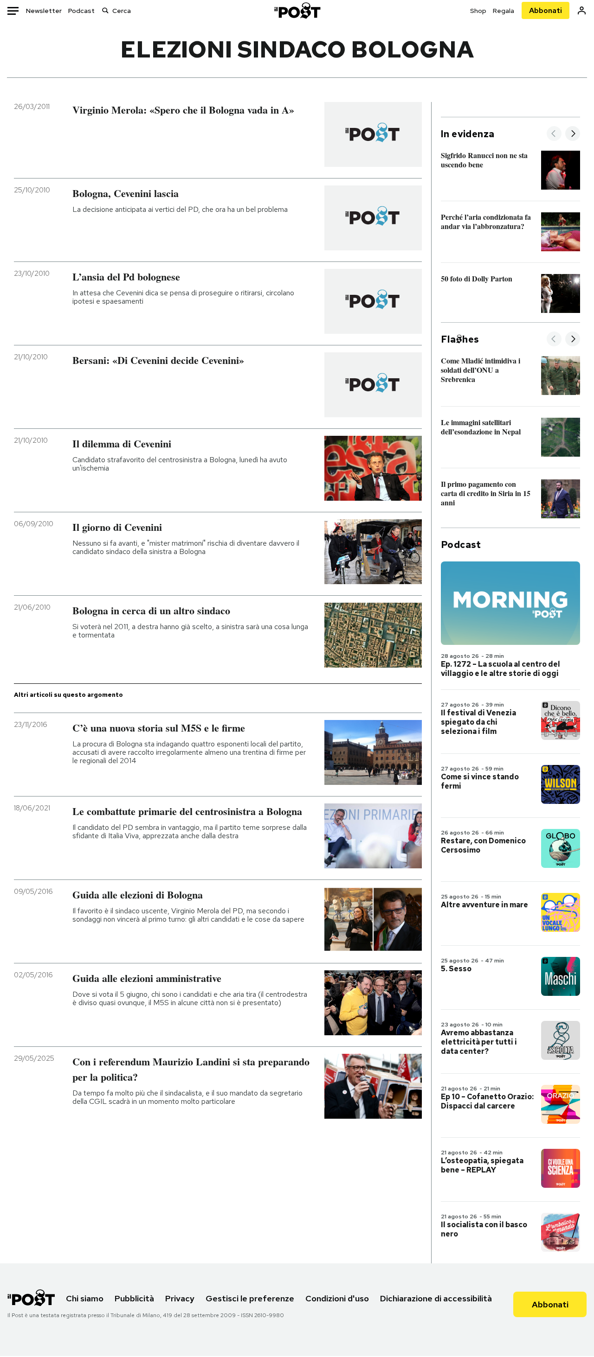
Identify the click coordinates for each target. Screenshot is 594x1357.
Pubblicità (134, 1298)
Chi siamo (84, 1298)
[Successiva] (572, 134)
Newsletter (44, 10)
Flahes (460, 339)
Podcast (81, 10)
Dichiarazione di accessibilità (436, 1298)
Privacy (179, 1298)
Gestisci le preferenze (250, 1298)
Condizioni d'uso (337, 1298)
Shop (478, 10)
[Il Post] (297, 10)
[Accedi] (582, 10)
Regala (503, 10)
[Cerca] (105, 10)
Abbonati (545, 10)
